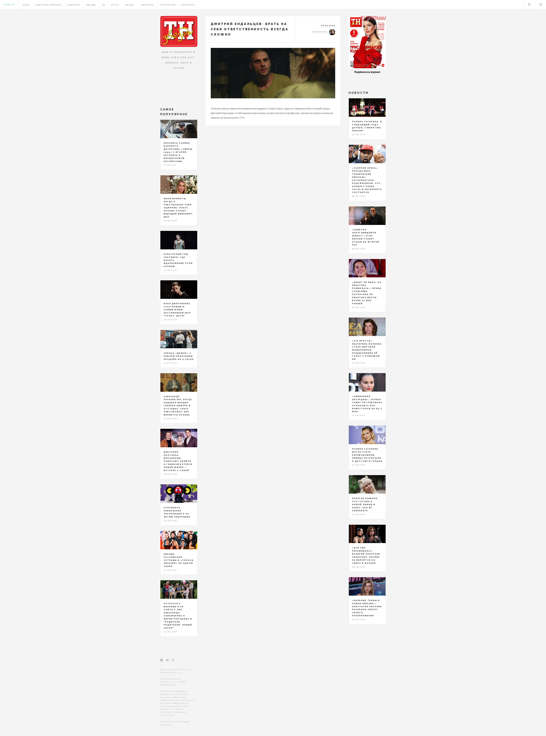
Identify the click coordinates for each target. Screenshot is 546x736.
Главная (9, 5)
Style (115, 5)
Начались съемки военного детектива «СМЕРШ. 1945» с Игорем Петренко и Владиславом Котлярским (178, 152)
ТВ (103, 5)
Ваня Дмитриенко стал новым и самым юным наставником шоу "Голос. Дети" (177, 309)
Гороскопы (168, 5)
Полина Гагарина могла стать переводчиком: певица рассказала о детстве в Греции (367, 455)
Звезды (91, 5)
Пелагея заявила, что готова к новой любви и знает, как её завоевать (365, 504)
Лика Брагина (319, 32)
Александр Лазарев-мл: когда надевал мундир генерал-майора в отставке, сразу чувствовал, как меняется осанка (178, 405)
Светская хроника (49, 5)
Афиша (130, 5)
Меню (540, 4)
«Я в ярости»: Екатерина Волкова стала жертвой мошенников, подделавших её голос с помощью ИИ (367, 350)
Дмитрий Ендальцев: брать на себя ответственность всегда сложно (249, 29)
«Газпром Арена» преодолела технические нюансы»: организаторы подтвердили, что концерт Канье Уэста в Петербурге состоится (367, 180)
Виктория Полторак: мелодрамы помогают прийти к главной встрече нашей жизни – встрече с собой (178, 461)
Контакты (188, 5)
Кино (26, 5)
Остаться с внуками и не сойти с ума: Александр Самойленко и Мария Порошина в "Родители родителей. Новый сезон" (178, 615)
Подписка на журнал (367, 72)
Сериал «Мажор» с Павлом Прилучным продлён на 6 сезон (179, 356)
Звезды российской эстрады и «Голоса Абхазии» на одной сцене (179, 560)
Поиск (529, 4)
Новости (74, 5)
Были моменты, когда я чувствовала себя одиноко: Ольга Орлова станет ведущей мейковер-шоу (179, 207)
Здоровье (147, 5)
